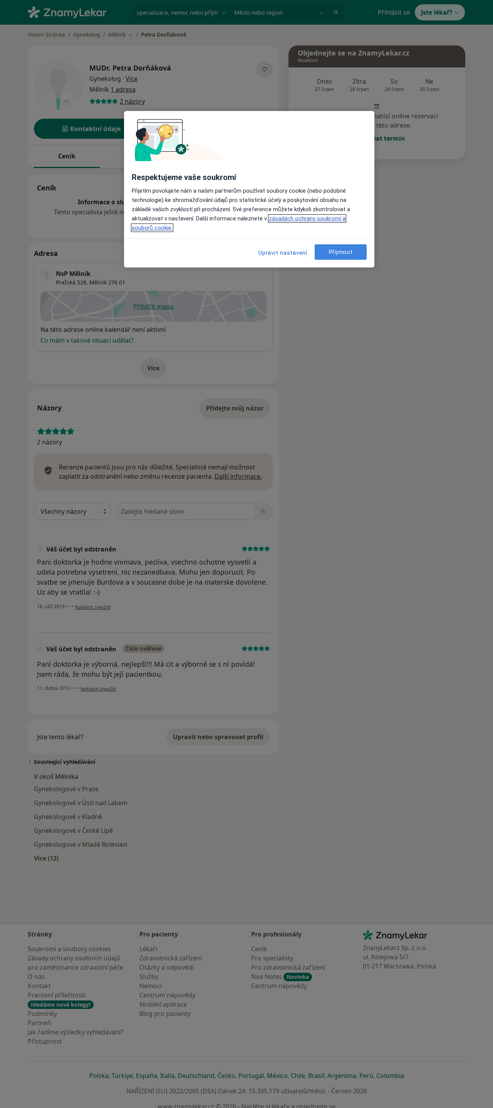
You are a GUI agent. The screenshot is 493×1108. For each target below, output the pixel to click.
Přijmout (341, 251)
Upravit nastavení (282, 252)
